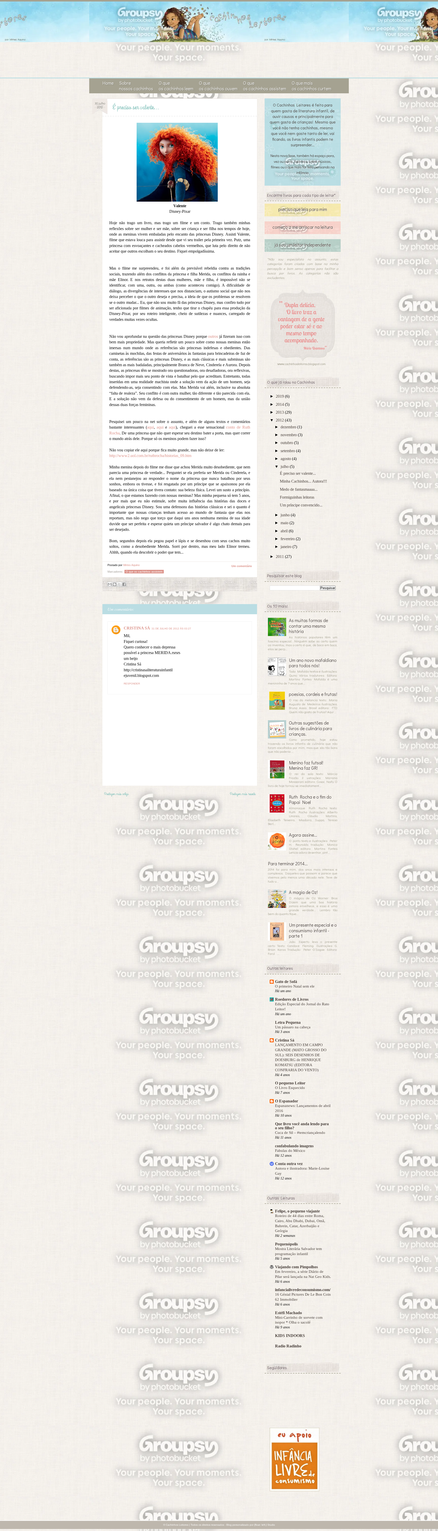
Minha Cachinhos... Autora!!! (303, 481)
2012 (280, 420)
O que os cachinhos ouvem (218, 86)
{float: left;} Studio (264, 1524)
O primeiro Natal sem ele (295, 986)
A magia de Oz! (303, 892)
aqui (150, 427)
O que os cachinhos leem (176, 86)
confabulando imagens (294, 1146)
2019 (280, 396)
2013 (280, 412)
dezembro (289, 427)
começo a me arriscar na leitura (302, 227)
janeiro (287, 546)
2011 (280, 556)
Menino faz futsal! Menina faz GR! (306, 765)
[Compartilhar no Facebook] (124, 584)
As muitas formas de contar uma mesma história (308, 625)
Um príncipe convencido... (301, 505)
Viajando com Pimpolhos (296, 1267)
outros (213, 336)
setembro (288, 451)
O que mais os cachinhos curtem (311, 86)
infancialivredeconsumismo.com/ (303, 1290)
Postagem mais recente (242, 794)
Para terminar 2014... (288, 863)
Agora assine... (303, 835)
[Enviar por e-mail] (109, 584)
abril (285, 531)
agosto (286, 458)
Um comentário (241, 566)
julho (285, 466)
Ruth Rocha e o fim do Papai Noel (310, 799)
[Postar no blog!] (114, 584)
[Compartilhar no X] (119, 584)
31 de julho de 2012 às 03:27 (171, 628)
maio (285, 523)
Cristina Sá (284, 1040)
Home (108, 83)
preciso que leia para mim (302, 209)
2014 (280, 404)
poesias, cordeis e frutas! (313, 694)
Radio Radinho (288, 1346)
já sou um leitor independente (303, 245)
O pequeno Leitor (290, 1083)
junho (286, 515)
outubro (287, 443)
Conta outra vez (289, 1164)
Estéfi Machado (288, 1313)
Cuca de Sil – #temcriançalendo (300, 1132)
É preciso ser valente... (298, 473)
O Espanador (286, 1101)
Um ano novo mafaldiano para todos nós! (313, 663)
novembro (289, 435)
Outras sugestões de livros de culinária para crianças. (310, 728)
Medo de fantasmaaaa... (299, 489)
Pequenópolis (286, 1244)
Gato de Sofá (286, 981)
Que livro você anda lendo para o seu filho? (302, 1126)
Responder (132, 683)
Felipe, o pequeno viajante (297, 1211)
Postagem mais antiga (116, 794)
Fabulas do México (290, 1150)
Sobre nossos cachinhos (136, 86)
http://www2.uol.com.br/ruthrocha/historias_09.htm (150, 455)
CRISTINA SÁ (137, 628)
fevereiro (288, 539)
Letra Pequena (288, 1022)
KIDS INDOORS (290, 1335)
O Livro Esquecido (290, 1087)
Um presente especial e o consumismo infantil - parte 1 (313, 930)
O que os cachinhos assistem (264, 86)
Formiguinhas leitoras (297, 497)
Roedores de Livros (291, 999)
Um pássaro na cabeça (293, 1027)
